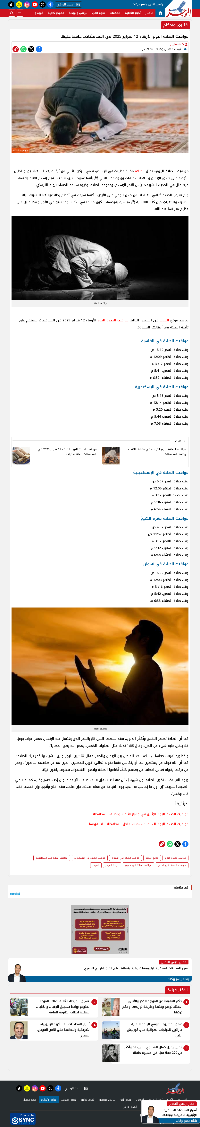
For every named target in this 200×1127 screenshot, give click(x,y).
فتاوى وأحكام (48, 1099)
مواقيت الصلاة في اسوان (138, 865)
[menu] (19, 13)
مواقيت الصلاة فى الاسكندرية (89, 858)
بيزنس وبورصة (78, 13)
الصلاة (140, 171)
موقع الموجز (152, 858)
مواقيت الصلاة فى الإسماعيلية (52, 858)
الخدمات (115, 13)
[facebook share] (39, 49)
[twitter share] (31, 49)
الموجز (164, 320)
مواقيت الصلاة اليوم (113, 320)
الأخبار (149, 13)
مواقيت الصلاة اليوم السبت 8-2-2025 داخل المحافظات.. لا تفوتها (138, 824)
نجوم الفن (98, 13)
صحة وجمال (29, 1099)
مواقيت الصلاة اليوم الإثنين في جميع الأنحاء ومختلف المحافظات (139, 814)
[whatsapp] (15, 49)
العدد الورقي (65, 4)
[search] (11, 13)
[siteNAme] (178, 8)
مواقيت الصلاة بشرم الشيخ (172, 865)
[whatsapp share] (23, 49)
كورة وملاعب (35, 13)
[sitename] (175, 1088)
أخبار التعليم (133, 13)
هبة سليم (177, 44)
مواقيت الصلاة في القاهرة (125, 858)
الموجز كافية (56, 13)
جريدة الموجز (112, 865)
